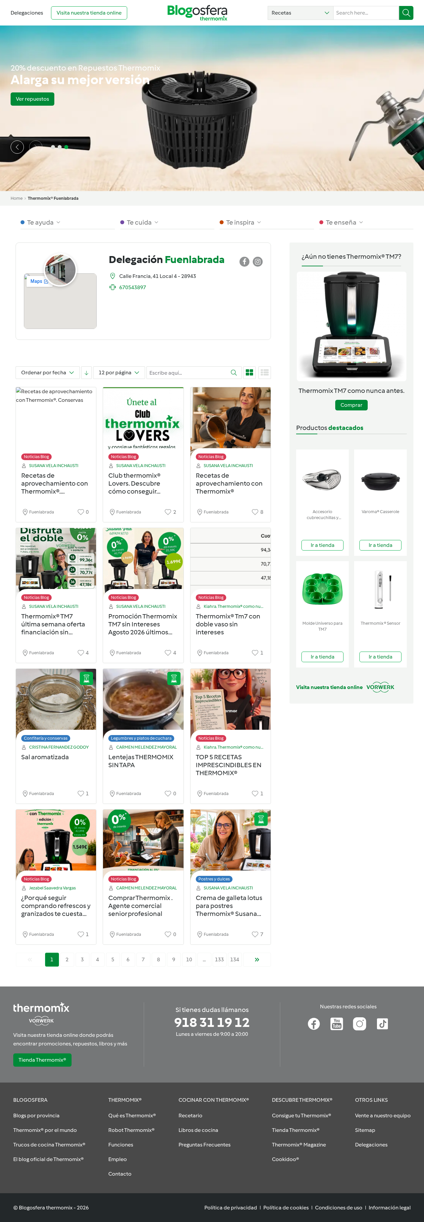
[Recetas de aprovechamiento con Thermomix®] (230, 425)
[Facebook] (313, 1024)
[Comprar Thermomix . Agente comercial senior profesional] (143, 848)
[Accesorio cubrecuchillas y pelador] (322, 478)
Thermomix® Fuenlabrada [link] (53, 198)
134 (234, 959)
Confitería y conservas (46, 738)
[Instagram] (359, 1024)
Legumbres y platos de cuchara (141, 738)
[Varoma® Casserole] (380, 478)
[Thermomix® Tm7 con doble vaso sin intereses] (230, 566)
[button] (301, 13)
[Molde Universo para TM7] (322, 589)
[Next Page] (257, 960)
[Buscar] (406, 13)
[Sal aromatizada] (56, 707)
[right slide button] (35, 147)
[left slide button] (17, 147)
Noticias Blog (36, 456)
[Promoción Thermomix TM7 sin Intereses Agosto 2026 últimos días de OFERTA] (143, 566)
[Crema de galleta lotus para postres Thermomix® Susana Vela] (230, 848)
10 (189, 959)
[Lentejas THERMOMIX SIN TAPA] (143, 707)
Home (17, 198)
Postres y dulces (214, 879)
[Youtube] (336, 1024)
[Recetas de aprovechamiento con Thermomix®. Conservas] (56, 425)
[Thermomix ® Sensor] (380, 589)
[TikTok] (382, 1024)
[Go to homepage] (197, 13)
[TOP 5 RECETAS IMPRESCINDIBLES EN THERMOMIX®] (230, 707)
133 (219, 959)
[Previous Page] (30, 960)
